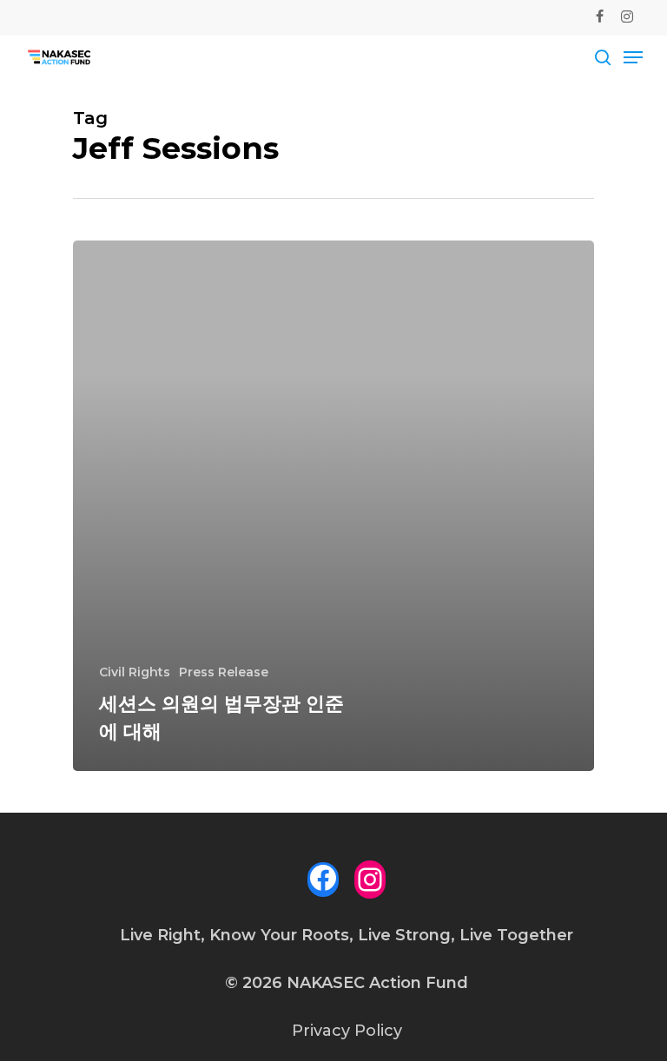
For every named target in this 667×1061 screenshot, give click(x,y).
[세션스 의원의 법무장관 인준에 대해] (333, 506)
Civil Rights (134, 672)
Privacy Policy (347, 1030)
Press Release (223, 672)
